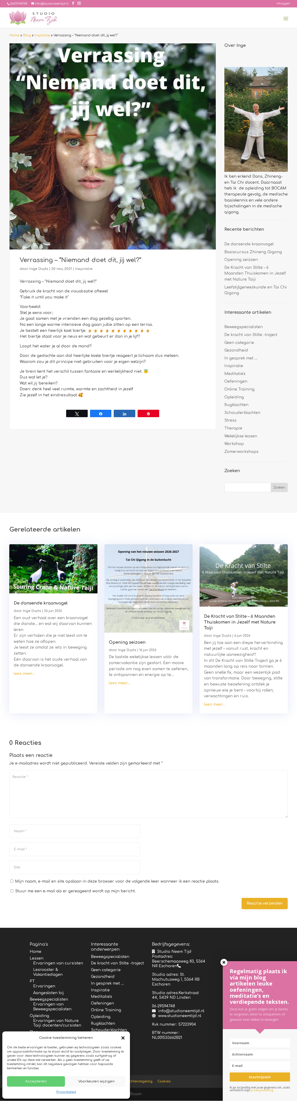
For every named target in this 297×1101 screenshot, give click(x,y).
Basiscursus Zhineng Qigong (253, 252)
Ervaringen (44, 986)
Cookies (164, 1081)
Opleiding (234, 397)
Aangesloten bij (48, 993)
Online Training (239, 389)
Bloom (135, 1094)
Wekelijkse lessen (240, 436)
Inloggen (283, 3)
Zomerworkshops (241, 452)
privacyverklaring (262, 1090)
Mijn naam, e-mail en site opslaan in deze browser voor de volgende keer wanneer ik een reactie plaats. (117, 881)
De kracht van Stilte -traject (250, 335)
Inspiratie (42, 35)
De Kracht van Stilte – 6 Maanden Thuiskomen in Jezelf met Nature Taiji (255, 274)
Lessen (36, 958)
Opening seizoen (241, 260)
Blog (27, 35)
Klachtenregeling (138, 1081)
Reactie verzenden (265, 903)
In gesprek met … (240, 358)
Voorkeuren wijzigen (96, 1081)
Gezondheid (236, 350)
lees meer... (24, 674)
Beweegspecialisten (243, 327)
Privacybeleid (66, 1092)
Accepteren (36, 1081)
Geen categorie (239, 343)
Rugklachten (236, 405)
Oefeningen (235, 381)
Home (14, 35)
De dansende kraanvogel (249, 244)
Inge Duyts (38, 269)
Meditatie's (234, 374)
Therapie (233, 428)
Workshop (234, 444)
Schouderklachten (242, 413)
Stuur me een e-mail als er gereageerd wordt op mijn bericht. (75, 891)
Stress (230, 420)
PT (32, 981)
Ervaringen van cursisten (58, 963)
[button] (123, 1038)
